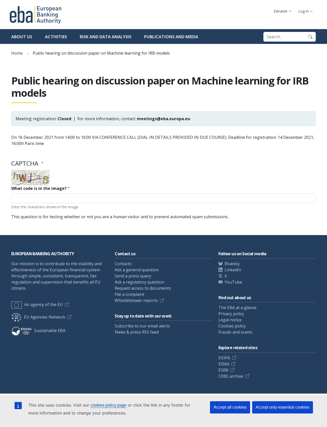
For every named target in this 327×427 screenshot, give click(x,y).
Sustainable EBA (49, 330)
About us (21, 37)
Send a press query (133, 276)
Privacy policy (231, 313)
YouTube (233, 282)
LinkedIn (233, 270)
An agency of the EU (43, 304)
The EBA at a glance (237, 307)
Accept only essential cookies (282, 407)
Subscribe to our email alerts (142, 326)
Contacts (123, 263)
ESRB (223, 370)
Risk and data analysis (105, 37)
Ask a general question (137, 270)
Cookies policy (232, 326)
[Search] (310, 37)
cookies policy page (108, 405)
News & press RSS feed (137, 332)
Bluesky (232, 263)
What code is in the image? (39, 188)
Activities (56, 37)
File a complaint (129, 294)
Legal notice (230, 320)
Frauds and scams (235, 332)
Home (17, 53)
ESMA (223, 364)
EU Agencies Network (44, 317)
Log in (303, 11)
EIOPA (224, 358)
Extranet (280, 11)
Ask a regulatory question (139, 282)
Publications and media (171, 37)
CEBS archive (230, 376)
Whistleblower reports (136, 300)
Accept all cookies (230, 407)
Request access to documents (143, 288)
